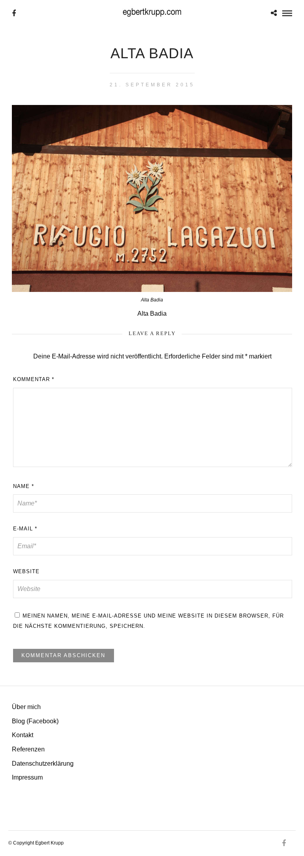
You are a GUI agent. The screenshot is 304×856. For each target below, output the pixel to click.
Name (23, 486)
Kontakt (22, 735)
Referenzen (28, 749)
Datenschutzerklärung (43, 763)
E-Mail (25, 529)
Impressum (27, 777)
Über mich (26, 706)
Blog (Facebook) (35, 721)
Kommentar (33, 379)
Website (26, 571)
